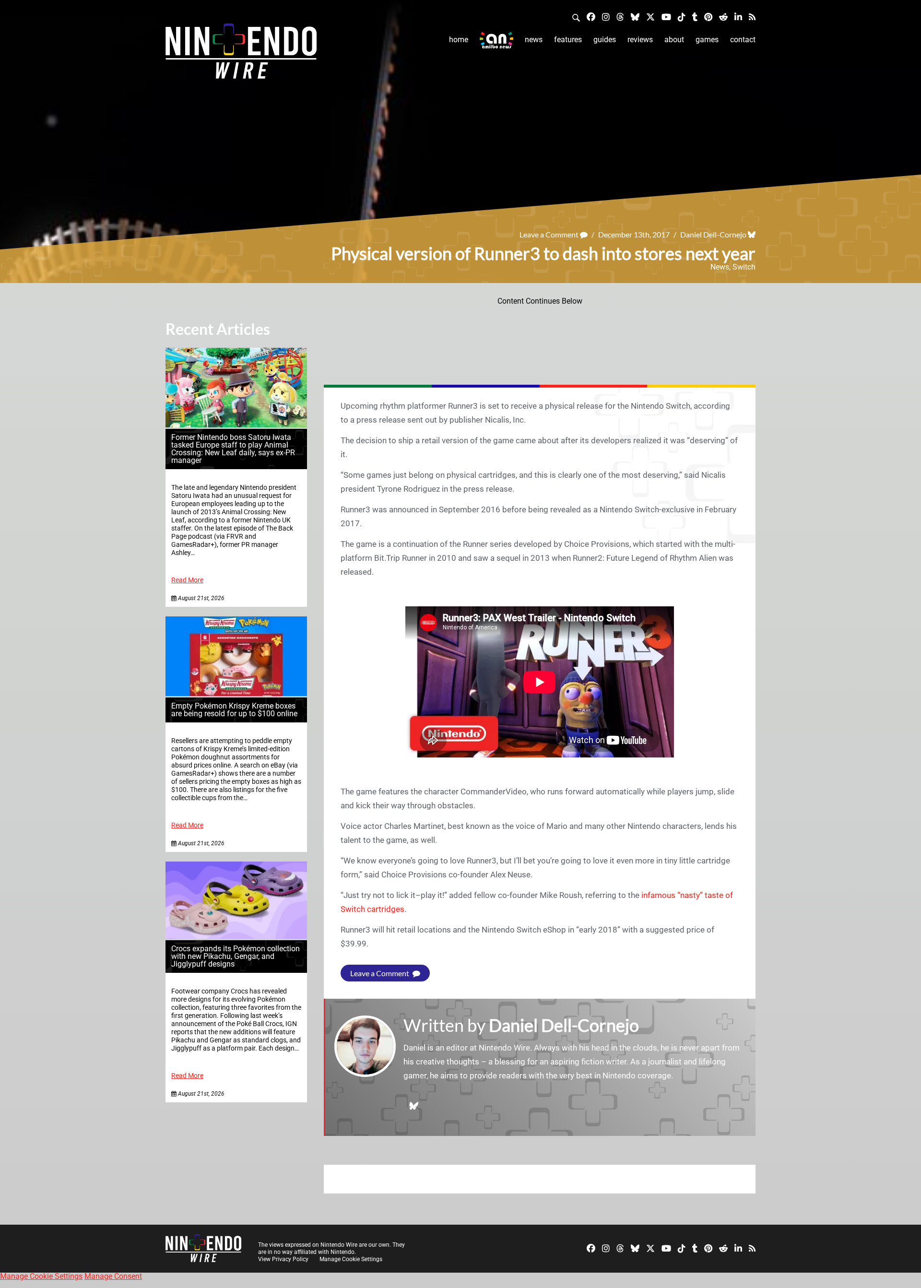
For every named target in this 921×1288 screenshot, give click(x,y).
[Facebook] (591, 16)
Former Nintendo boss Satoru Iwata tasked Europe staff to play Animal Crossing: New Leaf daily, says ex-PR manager (233, 449)
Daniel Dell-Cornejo (713, 234)
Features (568, 39)
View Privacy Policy (283, 1259)
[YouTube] (666, 16)
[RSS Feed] (752, 16)
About (674, 39)
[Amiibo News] (496, 40)
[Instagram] (606, 16)
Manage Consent (113, 1276)
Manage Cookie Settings (350, 1259)
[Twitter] (650, 16)
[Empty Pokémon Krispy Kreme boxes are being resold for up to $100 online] (236, 693)
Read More (187, 580)
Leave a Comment (550, 234)
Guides (604, 39)
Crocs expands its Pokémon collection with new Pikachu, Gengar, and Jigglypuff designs (235, 956)
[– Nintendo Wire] (241, 54)
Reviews (640, 39)
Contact (743, 39)
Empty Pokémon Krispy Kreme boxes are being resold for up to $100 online (234, 709)
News (534, 39)
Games (707, 39)
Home (458, 39)
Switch (744, 267)
